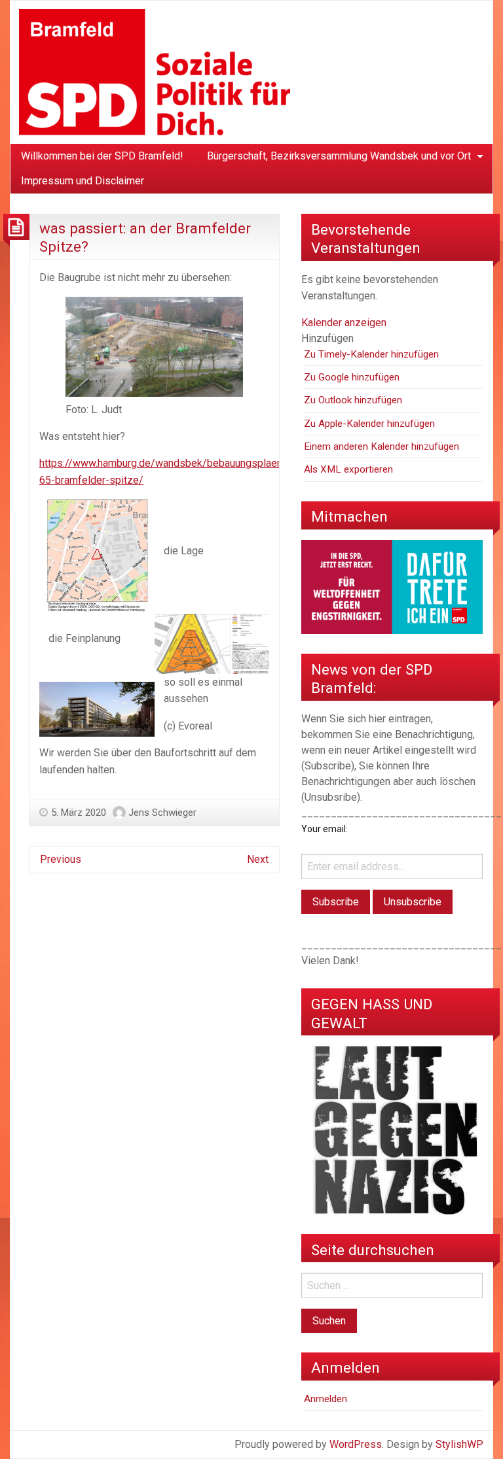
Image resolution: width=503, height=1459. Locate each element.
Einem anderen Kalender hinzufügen (381, 446)
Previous (60, 859)
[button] (327, 338)
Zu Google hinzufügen (352, 377)
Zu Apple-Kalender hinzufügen (369, 423)
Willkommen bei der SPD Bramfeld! (102, 156)
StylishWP (459, 1444)
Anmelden (325, 1399)
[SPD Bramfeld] (154, 71)
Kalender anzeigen (343, 322)
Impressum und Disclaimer (82, 181)
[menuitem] (102, 156)
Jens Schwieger (162, 812)
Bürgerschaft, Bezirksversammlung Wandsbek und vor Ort (339, 156)
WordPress (355, 1444)
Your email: (324, 829)
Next (258, 859)
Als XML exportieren (348, 469)
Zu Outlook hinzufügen (353, 400)
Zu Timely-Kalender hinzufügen (371, 354)
